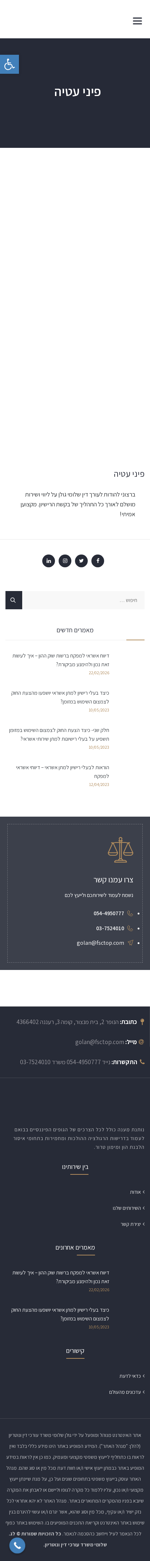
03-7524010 (110, 928)
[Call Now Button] (17, 1546)
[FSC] (42, 19)
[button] (9, 64)
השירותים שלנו (127, 1208)
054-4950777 (109, 913)
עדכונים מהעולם (125, 1392)
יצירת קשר (131, 1224)
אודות (135, 1192)
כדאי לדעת (130, 1376)
